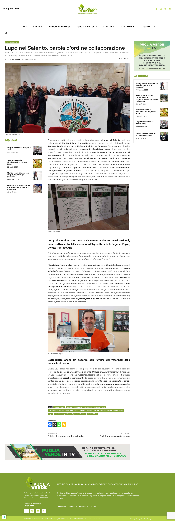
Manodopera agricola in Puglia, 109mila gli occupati (18, 175)
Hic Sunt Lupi (92, 414)
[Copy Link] (64, 424)
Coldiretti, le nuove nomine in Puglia (66, 436)
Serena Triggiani (86, 410)
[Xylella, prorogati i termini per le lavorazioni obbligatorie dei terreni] (164, 98)
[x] (170, 9)
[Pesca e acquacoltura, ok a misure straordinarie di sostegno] (37, 188)
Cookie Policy (146, 519)
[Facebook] (156, 9)
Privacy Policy (135, 519)
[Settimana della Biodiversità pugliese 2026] (37, 163)
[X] (54, 424)
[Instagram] (161, 9)
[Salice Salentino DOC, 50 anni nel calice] (164, 136)
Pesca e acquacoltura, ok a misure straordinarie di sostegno (18, 187)
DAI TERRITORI (11, 42)
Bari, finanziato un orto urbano (115, 436)
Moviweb (98, 519)
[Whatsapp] (59, 424)
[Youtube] (165, 9)
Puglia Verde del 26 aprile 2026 (19, 149)
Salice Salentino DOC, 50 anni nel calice (146, 135)
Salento (97, 407)
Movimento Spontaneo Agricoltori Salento (70, 414)
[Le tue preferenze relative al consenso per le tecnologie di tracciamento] (4, 517)
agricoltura (88, 407)
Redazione (16, 59)
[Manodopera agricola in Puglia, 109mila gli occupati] (37, 176)
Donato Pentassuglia (74, 407)
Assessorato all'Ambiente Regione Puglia (108, 410)
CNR (103, 407)
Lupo (50, 414)
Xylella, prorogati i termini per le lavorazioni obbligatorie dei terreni (147, 98)
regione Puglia (59, 407)
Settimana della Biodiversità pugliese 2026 (17, 162)
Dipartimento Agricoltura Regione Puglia (63, 410)
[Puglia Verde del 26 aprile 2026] (37, 150)
